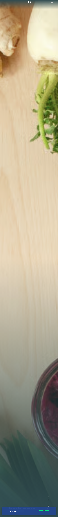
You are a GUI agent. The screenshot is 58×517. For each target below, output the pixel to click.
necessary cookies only (44, 512)
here (17, 511)
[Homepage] (29, 2)
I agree (44, 510)
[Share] (48, 506)
